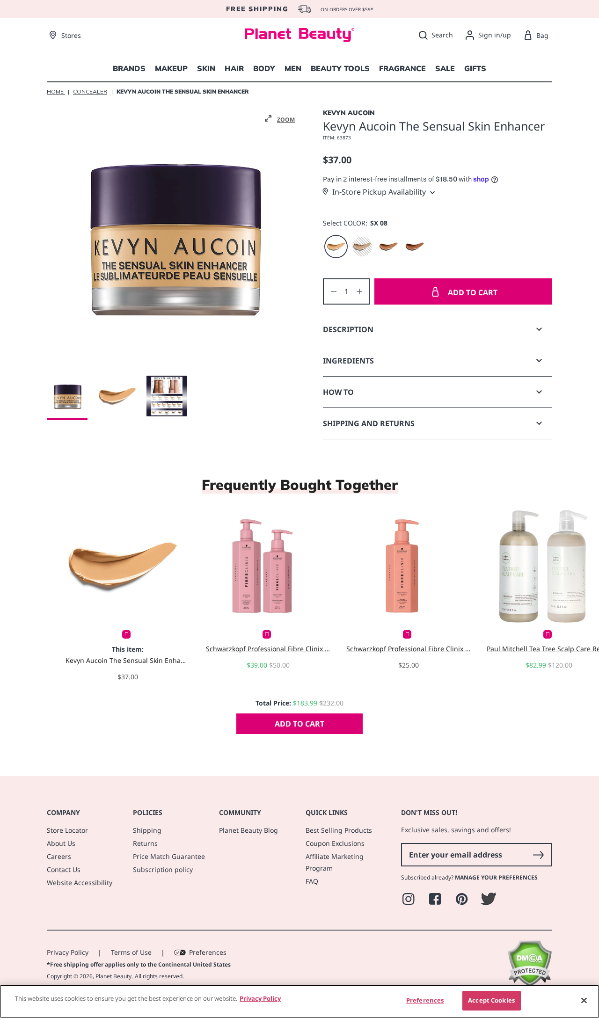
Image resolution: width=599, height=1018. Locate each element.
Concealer (90, 91)
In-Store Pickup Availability (379, 192)
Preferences (207, 952)
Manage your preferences (496, 877)
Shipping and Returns (369, 423)
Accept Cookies (491, 1000)
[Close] (584, 1000)
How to (338, 392)
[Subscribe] (538, 855)
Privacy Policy (67, 952)
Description (348, 329)
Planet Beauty (113, 976)
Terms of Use (131, 952)
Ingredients (348, 361)
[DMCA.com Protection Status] (529, 984)
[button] (280, 119)
